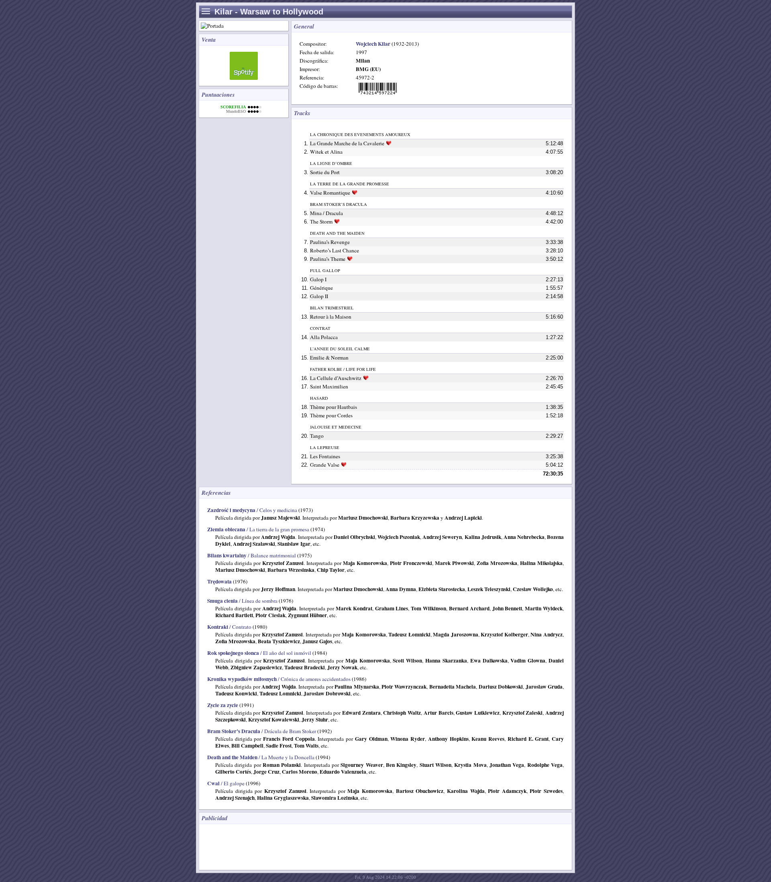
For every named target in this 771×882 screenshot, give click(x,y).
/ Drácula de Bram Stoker (261, 731)
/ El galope (226, 783)
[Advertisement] (349, 846)
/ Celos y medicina (252, 510)
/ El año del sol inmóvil (259, 652)
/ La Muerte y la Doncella (260, 757)
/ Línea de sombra (242, 600)
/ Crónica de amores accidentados (279, 679)
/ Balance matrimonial (251, 555)
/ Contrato (229, 626)
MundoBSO (236, 111)
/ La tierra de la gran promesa (258, 529)
